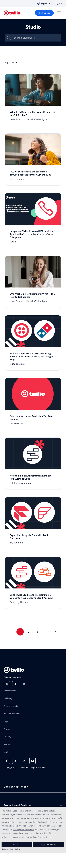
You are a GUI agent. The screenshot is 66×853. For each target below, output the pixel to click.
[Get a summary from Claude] (24, 684)
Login (57, 3)
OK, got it (17, 844)
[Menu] (58, 13)
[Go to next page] (54, 631)
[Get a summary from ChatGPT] (7, 684)
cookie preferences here (23, 829)
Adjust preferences (48, 844)
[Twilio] (12, 13)
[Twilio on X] (15, 761)
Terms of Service (45, 837)
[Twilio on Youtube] (32, 761)
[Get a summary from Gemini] (15, 684)
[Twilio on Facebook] (7, 761)
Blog (6, 62)
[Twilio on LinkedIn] (24, 761)
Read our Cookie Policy (11, 849)
